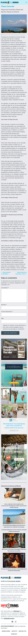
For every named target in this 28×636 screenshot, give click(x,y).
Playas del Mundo (14, 34)
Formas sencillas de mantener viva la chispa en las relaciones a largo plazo (14, 569)
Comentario (5, 287)
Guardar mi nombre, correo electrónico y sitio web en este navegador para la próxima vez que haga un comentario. (14, 327)
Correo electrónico (7, 311)
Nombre (4, 304)
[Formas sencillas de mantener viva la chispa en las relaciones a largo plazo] (14, 560)
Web (2, 318)
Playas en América (13, 12)
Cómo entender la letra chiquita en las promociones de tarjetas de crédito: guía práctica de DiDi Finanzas (14, 505)
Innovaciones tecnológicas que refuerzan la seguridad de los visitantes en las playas (14, 526)
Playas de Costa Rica (8, 9)
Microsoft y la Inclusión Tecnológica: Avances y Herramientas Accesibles (14, 550)
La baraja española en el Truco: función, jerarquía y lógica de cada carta (14, 530)
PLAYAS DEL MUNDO (14, 581)
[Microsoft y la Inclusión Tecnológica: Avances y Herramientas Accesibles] (14, 541)
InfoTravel (16, 611)
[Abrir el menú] (26, 2)
